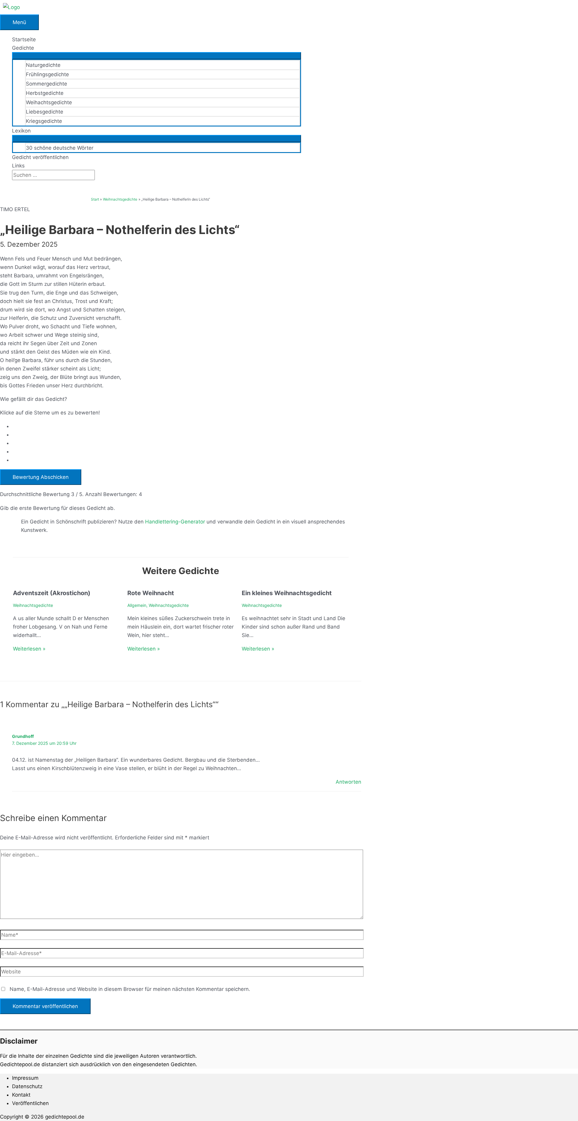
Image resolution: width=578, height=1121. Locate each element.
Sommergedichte (46, 84)
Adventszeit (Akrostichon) (51, 593)
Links (18, 166)
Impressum (25, 1078)
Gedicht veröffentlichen (40, 157)
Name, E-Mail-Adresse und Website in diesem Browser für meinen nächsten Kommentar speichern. (130, 989)
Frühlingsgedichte (47, 74)
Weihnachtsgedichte (33, 605)
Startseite (24, 39)
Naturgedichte (43, 65)
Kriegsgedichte (44, 121)
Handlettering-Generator (175, 522)
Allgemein (136, 605)
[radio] (186, 426)
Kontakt (21, 1095)
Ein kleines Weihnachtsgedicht (287, 593)
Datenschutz (27, 1086)
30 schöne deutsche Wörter (59, 148)
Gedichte (23, 48)
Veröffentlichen (30, 1103)
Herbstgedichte (45, 93)
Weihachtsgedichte (49, 102)
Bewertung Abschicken (41, 477)
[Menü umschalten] (156, 55)
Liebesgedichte (44, 112)
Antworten (348, 782)
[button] (14, 184)
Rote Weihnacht (150, 593)
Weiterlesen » (29, 649)
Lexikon (21, 131)
